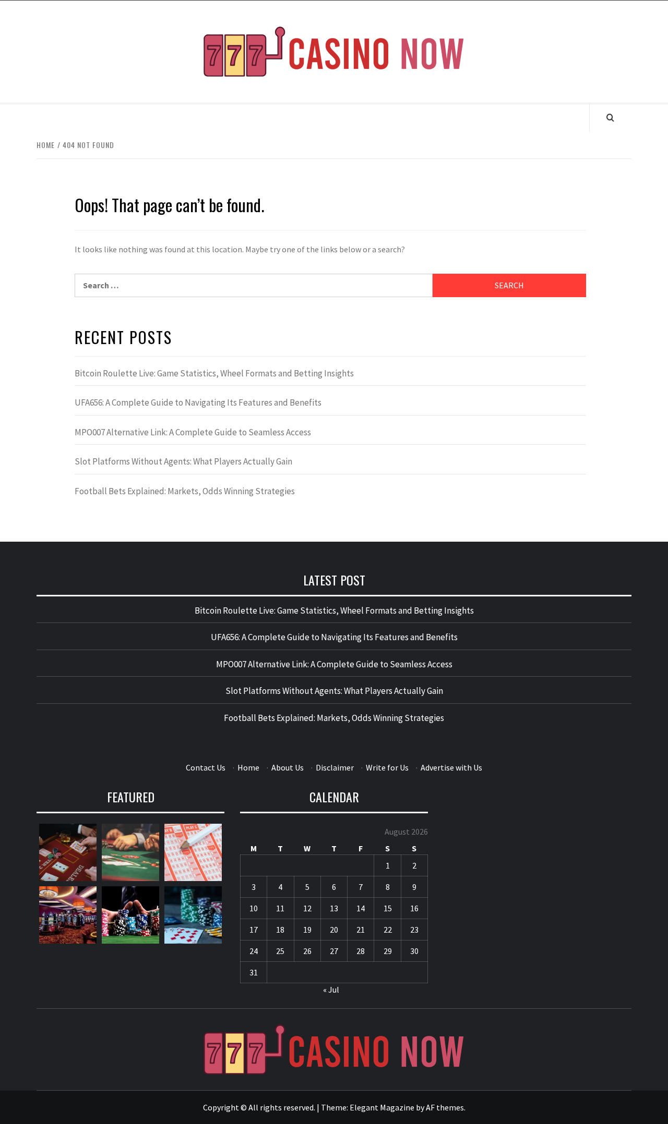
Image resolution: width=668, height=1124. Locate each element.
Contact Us (205, 767)
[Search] (610, 117)
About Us (287, 767)
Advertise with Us (451, 767)
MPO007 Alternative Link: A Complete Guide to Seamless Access (193, 432)
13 (334, 908)
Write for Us (387, 767)
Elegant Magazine (382, 1107)
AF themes (445, 1107)
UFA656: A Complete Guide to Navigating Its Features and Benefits (198, 402)
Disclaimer (335, 767)
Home (248, 767)
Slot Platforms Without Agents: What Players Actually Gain (183, 461)
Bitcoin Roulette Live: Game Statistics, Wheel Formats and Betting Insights (214, 373)
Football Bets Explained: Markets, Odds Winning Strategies (185, 491)
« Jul (331, 989)
